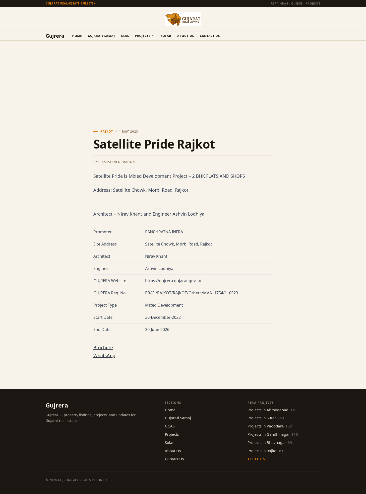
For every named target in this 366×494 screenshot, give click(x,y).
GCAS (125, 36)
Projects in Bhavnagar (269, 442)
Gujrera (55, 35)
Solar (166, 36)
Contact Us (210, 36)
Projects (142, 36)
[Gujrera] (182, 19)
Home (77, 36)
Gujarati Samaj (101, 36)
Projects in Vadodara (269, 425)
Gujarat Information (116, 162)
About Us (185, 36)
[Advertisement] (183, 78)
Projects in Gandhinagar (272, 434)
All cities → (258, 459)
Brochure (103, 347)
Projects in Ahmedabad (272, 409)
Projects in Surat (265, 417)
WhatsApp (104, 355)
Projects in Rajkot (265, 450)
